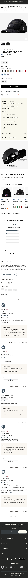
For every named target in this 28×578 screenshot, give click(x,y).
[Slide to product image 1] (3, 44)
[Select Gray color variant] (5, 208)
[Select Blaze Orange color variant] (7, 208)
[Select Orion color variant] (19, 71)
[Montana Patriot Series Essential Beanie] (6, 192)
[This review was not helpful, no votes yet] (25, 342)
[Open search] (5, 7)
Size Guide (9, 78)
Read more (11, 492)
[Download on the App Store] (22, 559)
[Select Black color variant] (5, 71)
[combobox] (21, 299)
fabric (10, 290)
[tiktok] (11, 559)
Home (2, 11)
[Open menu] (2, 7)
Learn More (18, 95)
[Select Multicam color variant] (2, 71)
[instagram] (7, 559)
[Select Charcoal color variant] (3, 208)
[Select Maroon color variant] (17, 71)
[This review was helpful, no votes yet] (22, 342)
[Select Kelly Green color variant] (17, 207)
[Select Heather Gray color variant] (14, 71)
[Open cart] (26, 7)
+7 (23, 207)
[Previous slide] (1, 2)
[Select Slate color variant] (11, 71)
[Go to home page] (5, 575)
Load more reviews (14, 516)
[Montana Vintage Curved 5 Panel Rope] (18, 192)
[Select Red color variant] (25, 71)
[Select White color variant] (22, 71)
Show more (4, 294)
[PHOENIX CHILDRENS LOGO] (23, 567)
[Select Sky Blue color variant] (5, 74)
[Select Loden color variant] (19, 207)
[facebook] (3, 559)
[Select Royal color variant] (2, 74)
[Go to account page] (22, 7)
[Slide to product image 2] (8, 44)
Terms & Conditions (19, 573)
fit (6, 290)
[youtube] (15, 559)
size (3, 289)
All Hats (7, 11)
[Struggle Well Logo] (13, 567)
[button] (14, 27)
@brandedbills (14, 213)
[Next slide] (26, 2)
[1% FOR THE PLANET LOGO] (4, 567)
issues (14, 290)
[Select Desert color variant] (8, 71)
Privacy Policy (11, 573)
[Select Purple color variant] (8, 74)
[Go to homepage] (13, 6)
